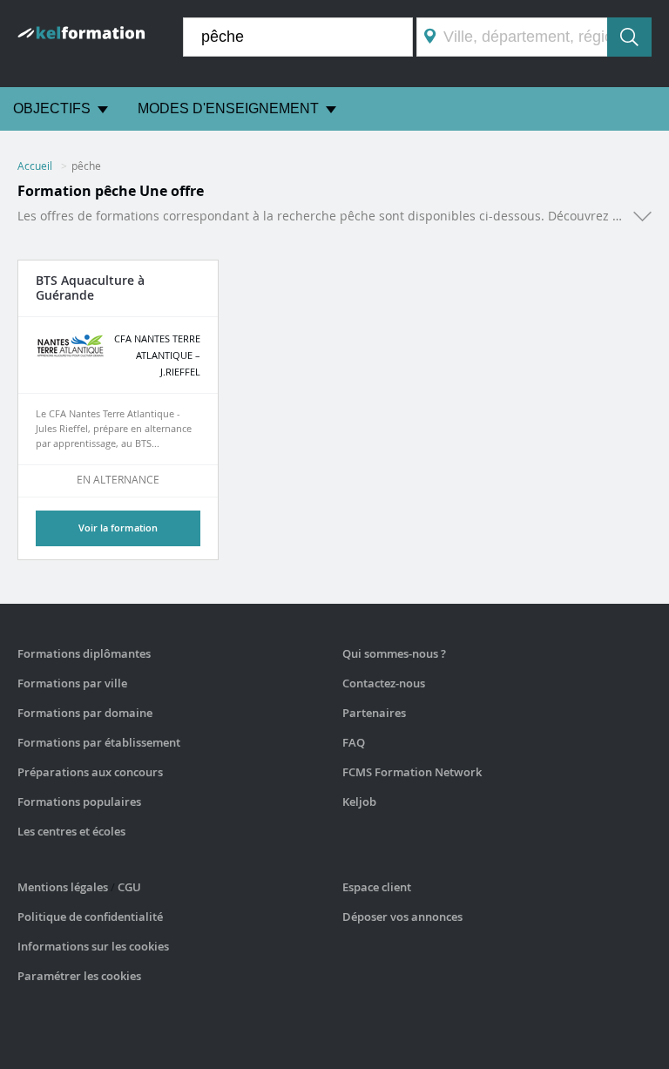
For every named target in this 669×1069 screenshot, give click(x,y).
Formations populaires (79, 801)
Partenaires (374, 713)
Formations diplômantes (84, 653)
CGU (129, 887)
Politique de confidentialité (90, 916)
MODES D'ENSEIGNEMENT (228, 108)
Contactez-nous (383, 683)
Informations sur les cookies (93, 946)
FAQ (353, 742)
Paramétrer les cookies (79, 976)
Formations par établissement (98, 742)
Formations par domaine (84, 713)
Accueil (34, 166)
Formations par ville (72, 683)
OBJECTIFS (52, 108)
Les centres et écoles (71, 831)
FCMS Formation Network (412, 772)
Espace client (376, 887)
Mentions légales (62, 887)
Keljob (359, 801)
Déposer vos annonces (402, 916)
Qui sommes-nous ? (394, 653)
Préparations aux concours (90, 772)
